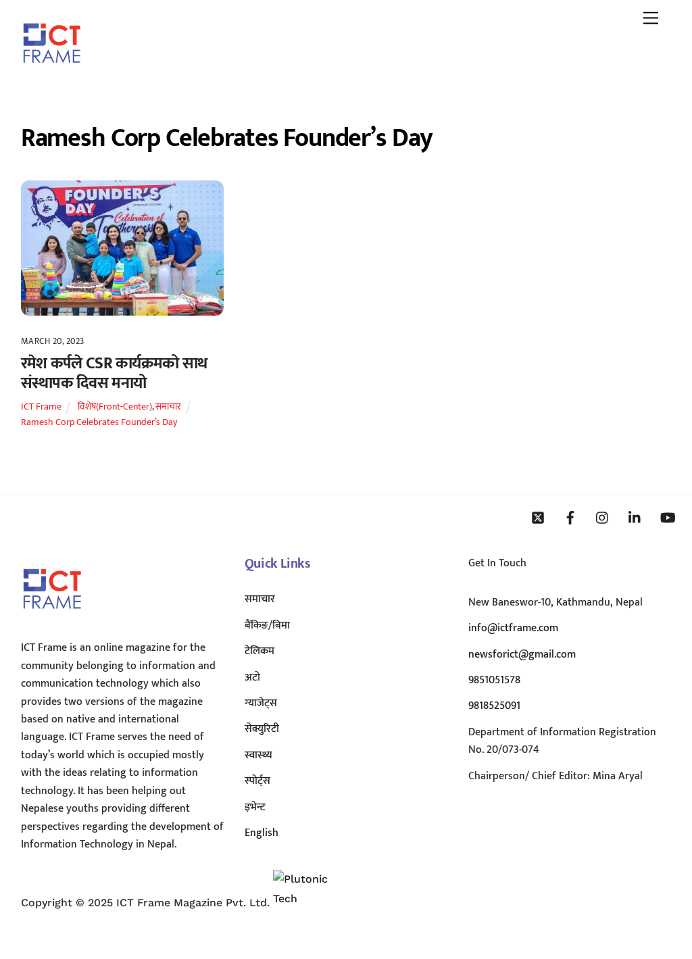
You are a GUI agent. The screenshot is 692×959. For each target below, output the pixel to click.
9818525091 (494, 706)
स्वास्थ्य (258, 755)
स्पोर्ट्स (257, 781)
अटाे (252, 677)
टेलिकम (259, 651)
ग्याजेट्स (261, 703)
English (261, 833)
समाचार (168, 407)
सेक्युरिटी (262, 729)
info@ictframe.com (513, 628)
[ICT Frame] (51, 72)
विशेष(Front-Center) (115, 407)
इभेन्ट (255, 807)
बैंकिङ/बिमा (267, 625)
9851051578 (494, 680)
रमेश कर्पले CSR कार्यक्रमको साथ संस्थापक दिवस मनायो (114, 373)
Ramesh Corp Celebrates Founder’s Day (99, 422)
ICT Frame (41, 407)
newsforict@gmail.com (522, 654)
